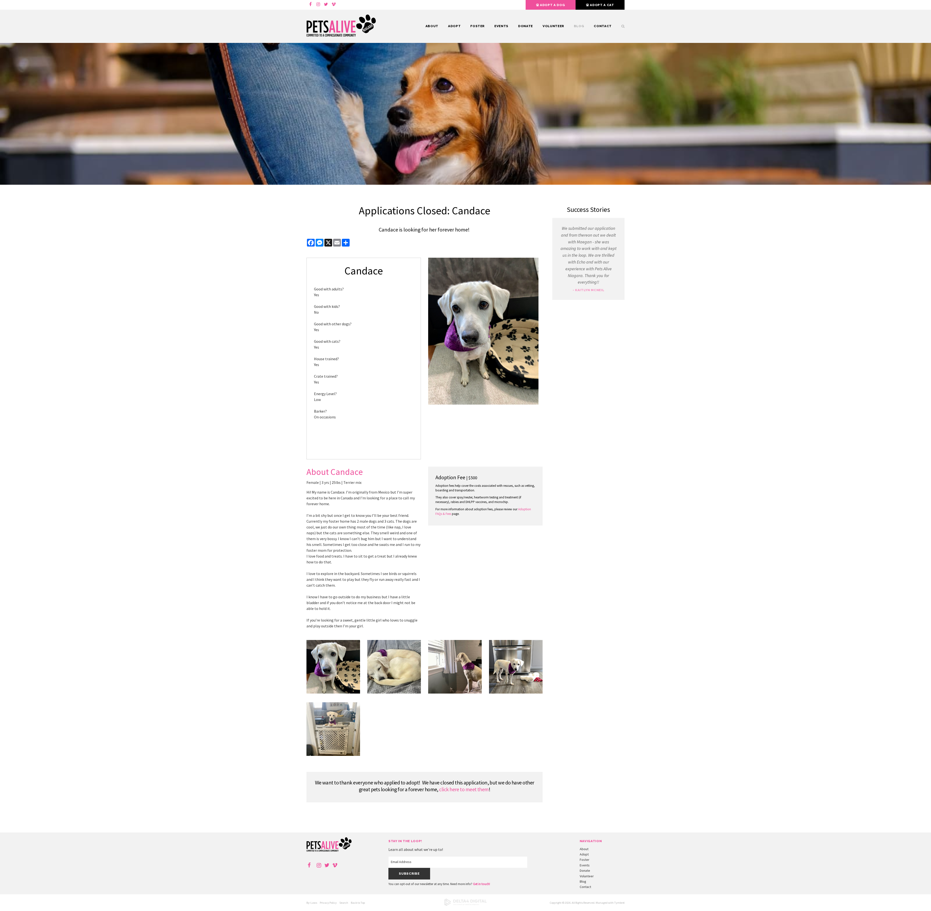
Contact (603, 26)
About (431, 26)
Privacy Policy (328, 902)
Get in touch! (481, 884)
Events (501, 26)
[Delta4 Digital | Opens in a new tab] (465, 905)
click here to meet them (464, 789)
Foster (477, 26)
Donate (525, 26)
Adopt (454, 26)
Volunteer (553, 26)
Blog (579, 26)
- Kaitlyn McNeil (588, 290)
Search (343, 902)
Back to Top (358, 902)
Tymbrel (619, 902)
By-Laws (311, 902)
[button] (333, 692)
